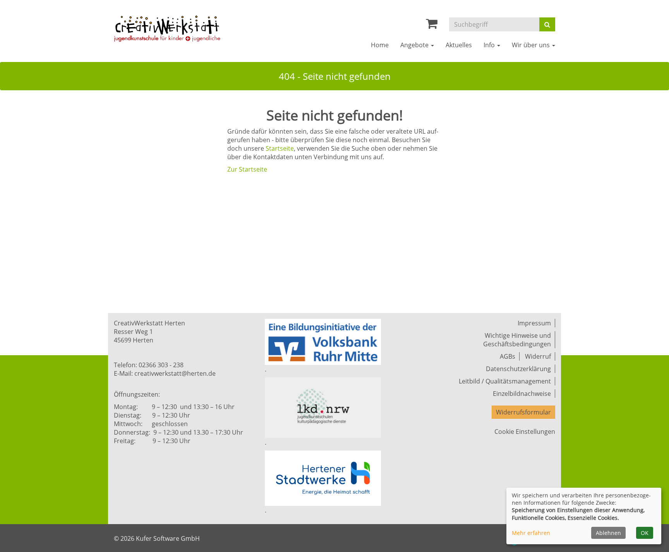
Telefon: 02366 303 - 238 (149, 365)
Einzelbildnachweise (522, 393)
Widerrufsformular (523, 412)
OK (644, 533)
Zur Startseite (247, 169)
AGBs (507, 356)
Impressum (534, 323)
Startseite (280, 148)
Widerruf (538, 356)
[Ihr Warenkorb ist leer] (431, 25)
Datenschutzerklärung (518, 369)
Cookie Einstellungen (524, 431)
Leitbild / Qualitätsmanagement (505, 381)
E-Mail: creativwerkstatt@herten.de (165, 373)
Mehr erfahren (531, 533)
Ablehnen (608, 533)
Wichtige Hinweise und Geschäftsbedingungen (517, 339)
